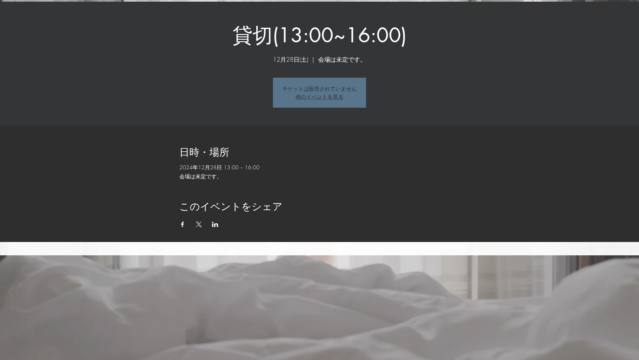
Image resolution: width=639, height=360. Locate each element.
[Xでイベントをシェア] (199, 224)
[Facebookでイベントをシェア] (182, 224)
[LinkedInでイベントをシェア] (215, 224)
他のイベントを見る (319, 96)
